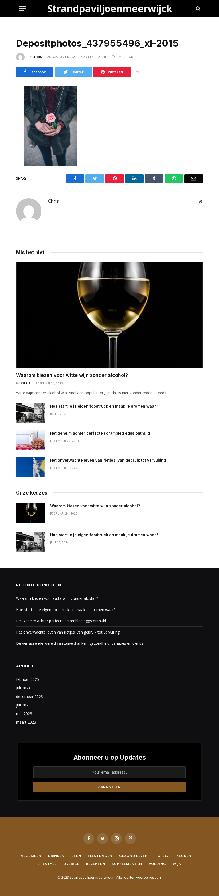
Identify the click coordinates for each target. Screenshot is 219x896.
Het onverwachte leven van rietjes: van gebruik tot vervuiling (108, 460)
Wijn (177, 863)
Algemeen (31, 855)
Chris (37, 57)
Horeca (162, 855)
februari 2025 (27, 679)
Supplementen (127, 863)
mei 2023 (24, 713)
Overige (71, 863)
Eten (76, 855)
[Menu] (22, 9)
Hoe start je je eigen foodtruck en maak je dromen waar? (104, 406)
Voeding (157, 863)
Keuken (184, 855)
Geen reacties (97, 57)
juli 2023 (23, 705)
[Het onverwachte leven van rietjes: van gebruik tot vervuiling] (30, 467)
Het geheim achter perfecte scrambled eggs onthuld (100, 433)
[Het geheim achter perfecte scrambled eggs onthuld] (30, 440)
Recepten (95, 863)
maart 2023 (26, 722)
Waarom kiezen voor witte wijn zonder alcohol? (72, 375)
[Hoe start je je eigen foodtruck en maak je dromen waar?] (30, 413)
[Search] (197, 9)
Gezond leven (133, 855)
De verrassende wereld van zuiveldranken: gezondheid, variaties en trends (79, 643)
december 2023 (29, 696)
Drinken (56, 855)
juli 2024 (23, 687)
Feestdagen (100, 855)
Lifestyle (47, 863)
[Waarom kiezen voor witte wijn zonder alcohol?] (109, 315)
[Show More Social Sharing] (137, 72)
